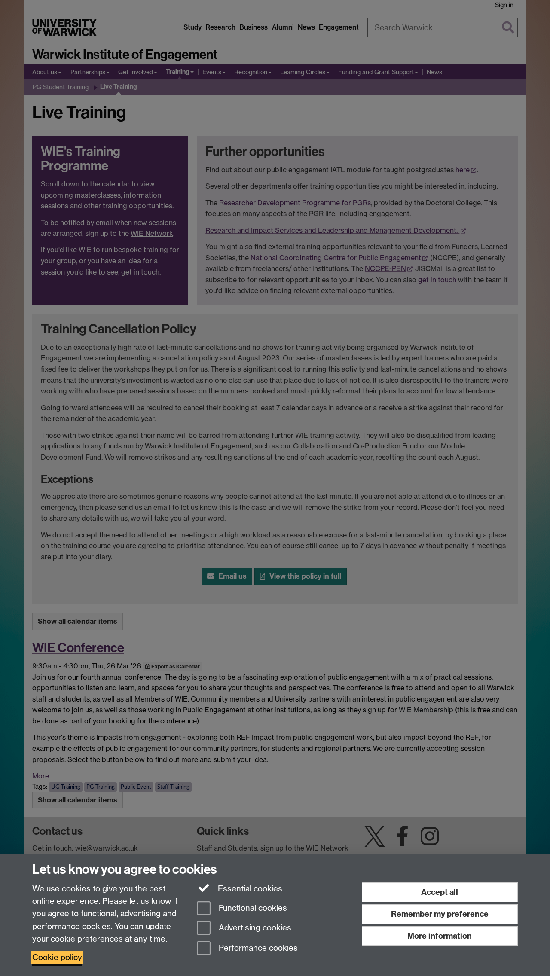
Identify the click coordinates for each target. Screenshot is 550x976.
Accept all (439, 892)
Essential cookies (249, 889)
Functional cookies (252, 908)
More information (439, 936)
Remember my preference (440, 914)
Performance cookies (257, 948)
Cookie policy (57, 957)
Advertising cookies (254, 928)
